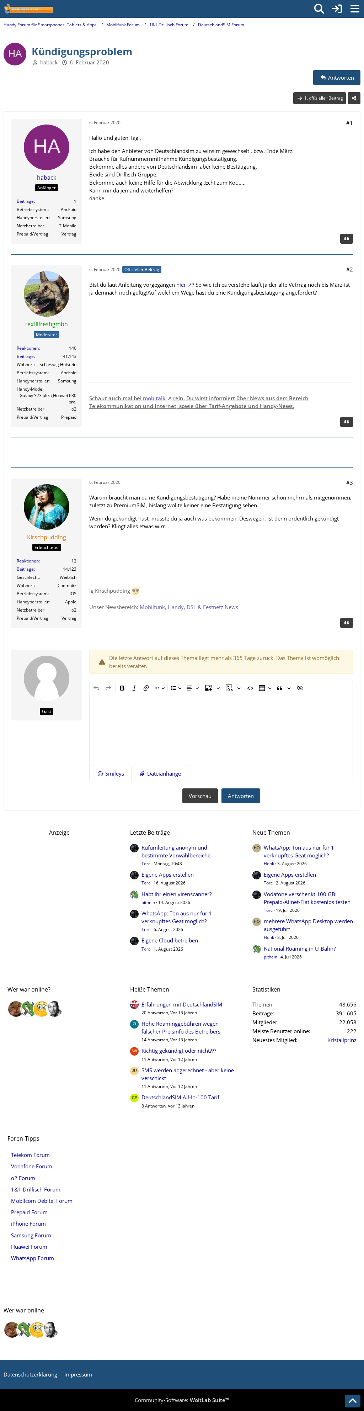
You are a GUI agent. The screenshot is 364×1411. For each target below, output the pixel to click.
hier (181, 284)
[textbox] (221, 730)
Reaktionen (28, 348)
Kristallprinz (342, 1039)
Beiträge (25, 201)
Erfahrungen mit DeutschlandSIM (182, 1004)
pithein (148, 902)
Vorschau (200, 795)
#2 (349, 269)
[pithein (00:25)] (28, 1009)
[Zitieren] (346, 239)
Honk (269, 864)
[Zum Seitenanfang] (352, 1401)
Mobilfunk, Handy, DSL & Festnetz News (189, 607)
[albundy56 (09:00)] (54, 1009)
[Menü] (355, 9)
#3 (349, 482)
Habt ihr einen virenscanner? (176, 894)
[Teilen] (354, 98)
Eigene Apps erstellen (167, 874)
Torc (145, 864)
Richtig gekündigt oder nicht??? (178, 1050)
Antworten (241, 795)
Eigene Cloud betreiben (169, 940)
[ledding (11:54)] (41, 1009)
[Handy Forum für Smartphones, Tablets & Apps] (28, 9)
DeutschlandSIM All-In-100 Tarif (180, 1097)
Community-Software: (182, 1400)
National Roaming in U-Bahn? (300, 948)
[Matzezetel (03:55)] (16, 1009)
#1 (349, 122)
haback (49, 62)
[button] (110, 773)
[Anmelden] (337, 9)
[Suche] (319, 9)
